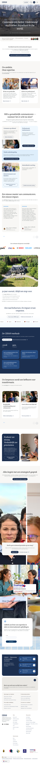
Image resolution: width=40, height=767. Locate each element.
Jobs (13, 725)
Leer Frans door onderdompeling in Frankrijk (11, 706)
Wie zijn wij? (15, 717)
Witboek (14, 739)
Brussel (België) (28, 718)
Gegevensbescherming (27, 758)
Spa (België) (28, 717)
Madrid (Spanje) (28, 731)
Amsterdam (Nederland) (30, 728)
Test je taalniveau (15, 744)
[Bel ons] (31, 2)
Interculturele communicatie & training (10, 699)
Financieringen (15, 743)
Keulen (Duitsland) (29, 729)
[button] (37, 2)
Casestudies (15, 741)
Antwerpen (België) (29, 720)
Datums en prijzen (16, 727)
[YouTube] (7, 724)
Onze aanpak (15, 720)
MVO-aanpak (15, 722)
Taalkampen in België (24, 706)
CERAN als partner (16, 718)
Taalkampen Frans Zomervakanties (26, 708)
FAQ (13, 728)
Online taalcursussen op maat (25, 699)
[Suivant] (37, 237)
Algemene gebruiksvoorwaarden (7, 758)
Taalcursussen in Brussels (8, 696)
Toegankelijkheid (15, 723)
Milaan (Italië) (28, 733)
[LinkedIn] (6, 724)
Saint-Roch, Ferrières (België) (30, 722)
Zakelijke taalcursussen (7, 698)
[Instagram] (4, 724)
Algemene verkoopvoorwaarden (18, 758)
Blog (13, 738)
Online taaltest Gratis (7, 704)
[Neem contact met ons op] (34, 2)
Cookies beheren (35, 758)
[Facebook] (2, 724)
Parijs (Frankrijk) (28, 726)
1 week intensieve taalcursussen (26, 696)
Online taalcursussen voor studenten (26, 704)
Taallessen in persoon (7, 708)
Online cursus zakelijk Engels (25, 698)
